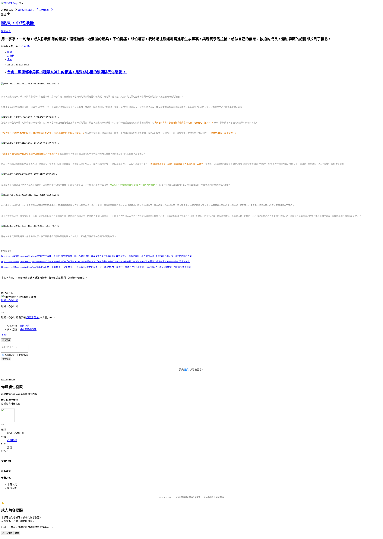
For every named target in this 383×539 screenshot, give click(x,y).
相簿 (9, 52)
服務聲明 (220, 497)
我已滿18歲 (7, 533)
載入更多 (6, 340)
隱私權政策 (208, 497)
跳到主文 (6, 31)
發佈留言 (6, 359)
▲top (4, 334)
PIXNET (169, 497)
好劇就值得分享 (28, 329)
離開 (17, 533)
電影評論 (24, 326)
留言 (36, 317)
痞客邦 (30, 317)
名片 (9, 59)
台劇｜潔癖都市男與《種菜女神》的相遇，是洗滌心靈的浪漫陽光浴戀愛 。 (67, 72)
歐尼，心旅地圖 (18, 23)
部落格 (10, 56)
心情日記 (26, 46)
